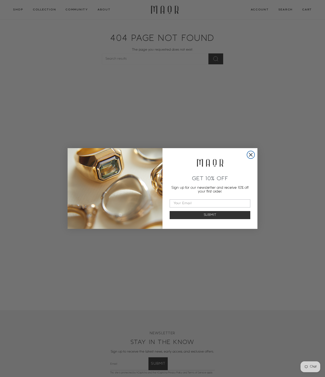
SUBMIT (210, 215)
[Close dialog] (251, 155)
